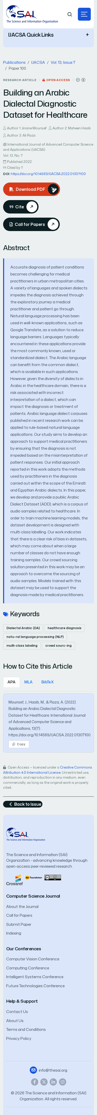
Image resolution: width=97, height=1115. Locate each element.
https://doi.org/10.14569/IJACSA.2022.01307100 (48, 173)
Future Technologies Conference (35, 986)
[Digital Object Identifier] (33, 877)
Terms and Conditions (26, 1029)
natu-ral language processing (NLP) (35, 637)
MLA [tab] (28, 682)
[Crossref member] (14, 879)
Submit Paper (18, 924)
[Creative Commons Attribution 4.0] (52, 877)
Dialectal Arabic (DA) (23, 628)
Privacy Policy (18, 1038)
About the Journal (22, 906)
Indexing (13, 933)
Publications (14, 62)
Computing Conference (27, 968)
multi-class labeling (22, 645)
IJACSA (38, 62)
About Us (15, 1020)
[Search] (69, 14)
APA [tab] (12, 682)
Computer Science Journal (33, 896)
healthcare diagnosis (64, 628)
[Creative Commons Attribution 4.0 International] (80, 80)
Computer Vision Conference (32, 959)
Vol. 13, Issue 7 (63, 62)
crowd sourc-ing (58, 645)
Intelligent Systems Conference (34, 976)
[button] (84, 14)
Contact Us (17, 1011)
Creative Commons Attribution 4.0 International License (47, 770)
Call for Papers (19, 915)
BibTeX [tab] (47, 682)
